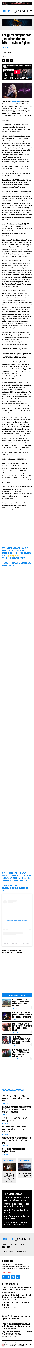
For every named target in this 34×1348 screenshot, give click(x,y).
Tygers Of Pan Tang (7, 952)
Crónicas (15, 1019)
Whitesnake (18, 952)
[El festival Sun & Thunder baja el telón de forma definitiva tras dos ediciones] (6, 1003)
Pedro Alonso (6, 1272)
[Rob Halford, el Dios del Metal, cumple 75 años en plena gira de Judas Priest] (6, 1027)
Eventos (15, 1058)
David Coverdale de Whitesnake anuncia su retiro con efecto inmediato (14, 1129)
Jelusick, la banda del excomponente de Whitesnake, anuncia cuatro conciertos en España (16, 1109)
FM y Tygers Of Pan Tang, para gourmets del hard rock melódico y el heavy (16, 1098)
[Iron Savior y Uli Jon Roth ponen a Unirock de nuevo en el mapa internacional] (6, 1016)
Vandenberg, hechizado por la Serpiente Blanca (13, 1150)
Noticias (15, 1008)
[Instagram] (4, 1277)
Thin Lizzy (17, 950)
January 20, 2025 (9, 565)
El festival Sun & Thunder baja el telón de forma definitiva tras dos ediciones (22, 1002)
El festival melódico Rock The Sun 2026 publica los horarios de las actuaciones (21, 1053)
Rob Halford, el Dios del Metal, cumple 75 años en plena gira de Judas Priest (22, 1027)
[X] (7, 60)
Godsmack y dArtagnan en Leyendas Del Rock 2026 (16, 1304)
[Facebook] (3, 60)
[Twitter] (13, 1277)
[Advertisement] (17, 974)
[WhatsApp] (11, 60)
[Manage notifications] (3, 1345)
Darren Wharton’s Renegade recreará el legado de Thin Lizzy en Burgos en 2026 (16, 1140)
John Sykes (15, 102)
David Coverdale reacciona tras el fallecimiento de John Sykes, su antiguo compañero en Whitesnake (9, 1177)
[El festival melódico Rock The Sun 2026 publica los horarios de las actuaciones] (6, 1053)
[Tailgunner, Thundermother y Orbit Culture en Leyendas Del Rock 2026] (6, 1040)
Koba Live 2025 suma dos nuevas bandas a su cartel (25, 1175)
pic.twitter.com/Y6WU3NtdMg (14, 558)
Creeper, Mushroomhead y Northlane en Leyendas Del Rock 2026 (16, 1317)
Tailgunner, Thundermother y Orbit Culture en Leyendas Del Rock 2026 (21, 1040)
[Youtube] (18, 1277)
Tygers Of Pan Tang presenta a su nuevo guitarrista (15, 1119)
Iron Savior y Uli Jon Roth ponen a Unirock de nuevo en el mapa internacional (22, 1015)
